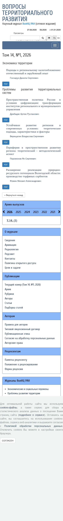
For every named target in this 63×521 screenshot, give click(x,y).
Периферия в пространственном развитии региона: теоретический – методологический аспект (33, 151)
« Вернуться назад (13, 195)
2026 (9, 212)
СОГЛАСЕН (7, 440)
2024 (27, 212)
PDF (6, 84)
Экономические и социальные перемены (28, 389)
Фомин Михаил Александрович (25, 180)
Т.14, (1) (12, 220)
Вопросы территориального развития (27, 13)
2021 (52, 212)
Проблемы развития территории (23, 393)
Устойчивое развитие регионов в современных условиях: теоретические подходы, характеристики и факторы (33, 128)
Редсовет (10, 254)
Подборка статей (14, 307)
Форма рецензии (14, 369)
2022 (44, 212)
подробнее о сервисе (31, 415)
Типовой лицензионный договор (22, 329)
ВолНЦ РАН (28, 23)
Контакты (10, 258)
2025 (18, 212)
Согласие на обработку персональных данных (30, 338)
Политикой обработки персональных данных (33, 426)
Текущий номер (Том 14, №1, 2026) (23, 284)
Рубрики (9, 294)
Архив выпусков (14, 204)
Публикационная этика (17, 333)
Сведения (10, 240)
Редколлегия (12, 249)
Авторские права (14, 343)
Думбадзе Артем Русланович (24, 113)
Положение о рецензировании (21, 364)
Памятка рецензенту (16, 359)
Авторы (9, 298)
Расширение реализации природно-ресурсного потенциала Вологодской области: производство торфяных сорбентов (33, 173)
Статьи (8, 303)
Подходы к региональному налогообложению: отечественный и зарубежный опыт (33, 71)
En (58, 37)
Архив (8, 289)
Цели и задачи (12, 267)
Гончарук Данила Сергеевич (24, 77)
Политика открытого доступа (20, 263)
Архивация (10, 245)
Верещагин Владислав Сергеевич (27, 136)
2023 (35, 212)
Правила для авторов (16, 324)
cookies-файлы (8, 407)
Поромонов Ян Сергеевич (23, 158)
